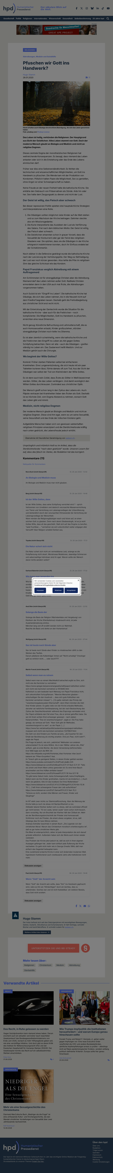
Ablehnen (58, 590)
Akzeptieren (71, 590)
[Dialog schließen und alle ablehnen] (78, 579)
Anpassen (40, 590)
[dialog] (56, 586)
